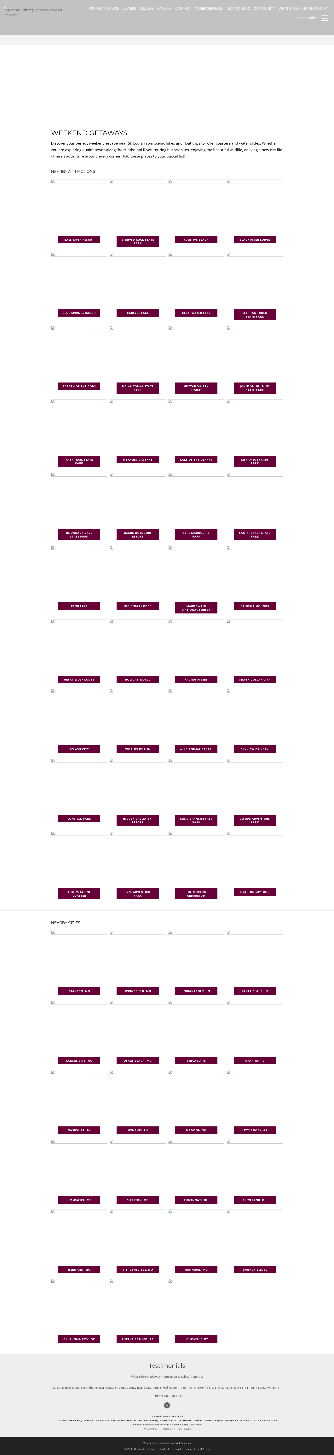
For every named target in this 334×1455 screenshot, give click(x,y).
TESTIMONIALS (238, 8)
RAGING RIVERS (196, 679)
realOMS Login (203, 1448)
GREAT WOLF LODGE (79, 679)
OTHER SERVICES (208, 8)
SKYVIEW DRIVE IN (255, 749)
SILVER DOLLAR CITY (254, 679)
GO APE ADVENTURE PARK (255, 820)
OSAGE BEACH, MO (138, 1060)
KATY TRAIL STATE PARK (79, 461)
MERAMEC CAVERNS (138, 459)
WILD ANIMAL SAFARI (196, 749)
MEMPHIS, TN (138, 1130)
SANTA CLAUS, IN (255, 991)
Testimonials (307, 17)
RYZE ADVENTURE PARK (138, 893)
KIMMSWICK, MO (79, 1200)
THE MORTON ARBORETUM (196, 893)
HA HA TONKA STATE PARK (137, 388)
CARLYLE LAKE (138, 313)
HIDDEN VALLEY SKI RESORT (138, 820)
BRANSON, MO (79, 991)
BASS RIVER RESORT (79, 239)
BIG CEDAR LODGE (137, 606)
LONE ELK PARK (79, 818)
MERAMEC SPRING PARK (254, 461)
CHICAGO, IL (196, 1060)
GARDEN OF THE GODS (79, 386)
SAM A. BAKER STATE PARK (254, 534)
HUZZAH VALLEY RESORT (196, 388)
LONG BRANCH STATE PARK (196, 820)
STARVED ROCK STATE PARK (138, 241)
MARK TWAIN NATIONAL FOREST (196, 608)
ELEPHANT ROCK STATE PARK (254, 314)
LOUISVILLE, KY (196, 1339)
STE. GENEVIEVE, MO (138, 1269)
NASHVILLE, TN (79, 1130)
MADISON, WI (196, 1130)
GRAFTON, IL (254, 1060)
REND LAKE (79, 606)
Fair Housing (184, 1429)
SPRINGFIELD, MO (137, 991)
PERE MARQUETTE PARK (196, 534)
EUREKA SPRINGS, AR (138, 1339)
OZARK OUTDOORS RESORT (138, 534)
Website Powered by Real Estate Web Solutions (167, 1442)
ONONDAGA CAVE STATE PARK (79, 534)
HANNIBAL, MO (196, 1269)
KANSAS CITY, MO (79, 1060)
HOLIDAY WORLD (138, 679)
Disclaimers (187, 1448)
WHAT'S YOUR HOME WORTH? (303, 8)
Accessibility (169, 1429)
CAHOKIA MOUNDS (255, 606)
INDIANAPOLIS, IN (196, 991)
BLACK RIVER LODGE (255, 239)
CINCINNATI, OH (196, 1200)
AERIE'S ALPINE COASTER (79, 893)
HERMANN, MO (79, 1269)
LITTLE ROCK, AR (254, 1130)
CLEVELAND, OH (255, 1200)
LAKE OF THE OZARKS (196, 459)
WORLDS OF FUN (137, 749)
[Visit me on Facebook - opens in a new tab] (167, 1405)
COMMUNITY (264, 8)
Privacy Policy (150, 1429)
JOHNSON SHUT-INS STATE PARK (255, 388)
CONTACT (183, 8)
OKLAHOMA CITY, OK (79, 1339)
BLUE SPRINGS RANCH (79, 313)
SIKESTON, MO (138, 1200)
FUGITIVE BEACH (196, 239)
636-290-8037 (173, 1396)
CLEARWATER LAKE (196, 313)
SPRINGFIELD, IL (255, 1269)
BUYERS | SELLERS (138, 8)
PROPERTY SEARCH (104, 8)
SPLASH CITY (79, 749)
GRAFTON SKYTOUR (254, 892)
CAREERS (164, 8)
